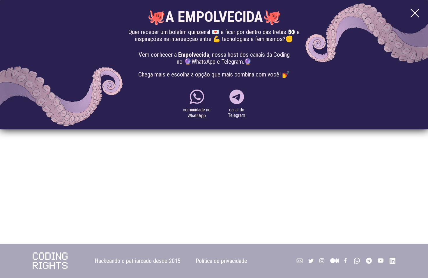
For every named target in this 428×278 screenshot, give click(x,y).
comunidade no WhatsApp (197, 112)
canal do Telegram (236, 112)
